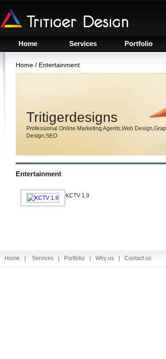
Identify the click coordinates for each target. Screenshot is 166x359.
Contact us (138, 258)
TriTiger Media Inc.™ (64, 18)
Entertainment (59, 65)
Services (83, 43)
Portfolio (139, 43)
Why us (104, 258)
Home (27, 43)
